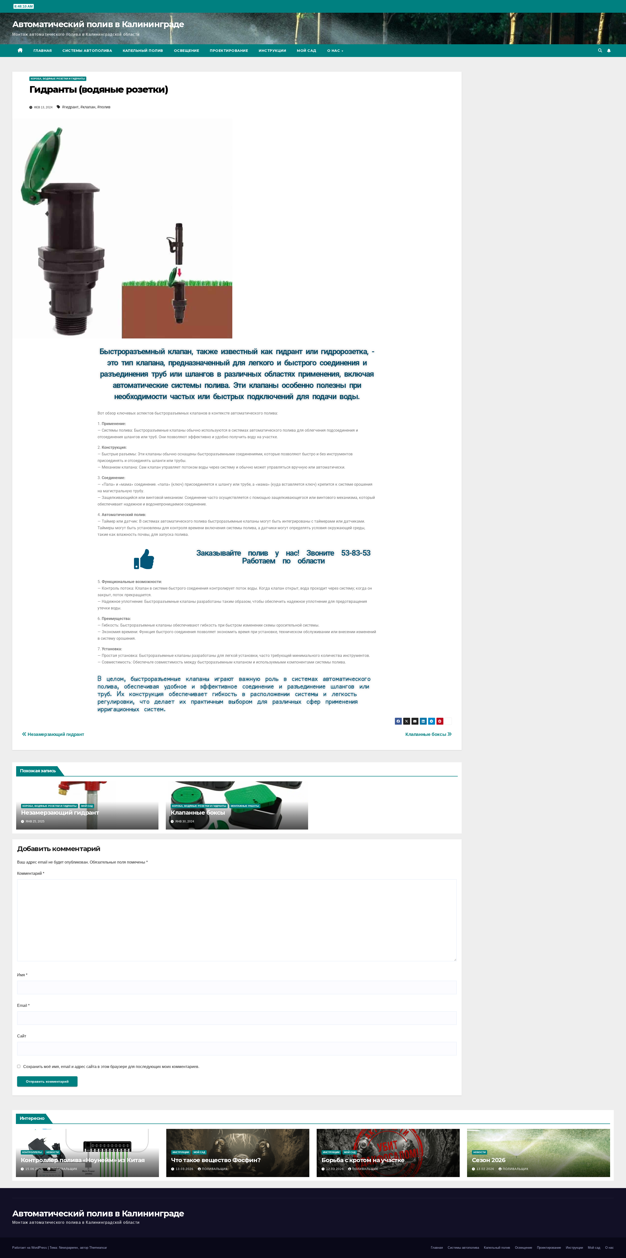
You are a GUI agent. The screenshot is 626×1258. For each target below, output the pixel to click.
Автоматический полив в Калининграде (98, 24)
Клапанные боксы (426, 734)
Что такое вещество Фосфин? (215, 1160)
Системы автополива (87, 50)
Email (23, 1005)
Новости (52, 1152)
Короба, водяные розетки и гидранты (58, 78)
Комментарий (30, 873)
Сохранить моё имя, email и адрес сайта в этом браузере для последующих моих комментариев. (111, 1067)
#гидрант (70, 107)
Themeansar (98, 1247)
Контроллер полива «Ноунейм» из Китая (83, 1160)
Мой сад (306, 50)
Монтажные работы (245, 806)
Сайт (21, 1036)
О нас (334, 50)
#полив (104, 107)
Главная (43, 50)
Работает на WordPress (30, 1247)
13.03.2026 (185, 1169)
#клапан (87, 107)
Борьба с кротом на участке (363, 1160)
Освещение (186, 50)
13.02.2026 (486, 1169)
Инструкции (272, 50)
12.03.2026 (335, 1169)
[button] (600, 50)
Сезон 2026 (488, 1160)
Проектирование (229, 50)
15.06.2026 (34, 1169)
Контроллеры (32, 1152)
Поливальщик (64, 1169)
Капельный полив (143, 50)
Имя (22, 975)
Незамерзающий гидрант (55, 734)
